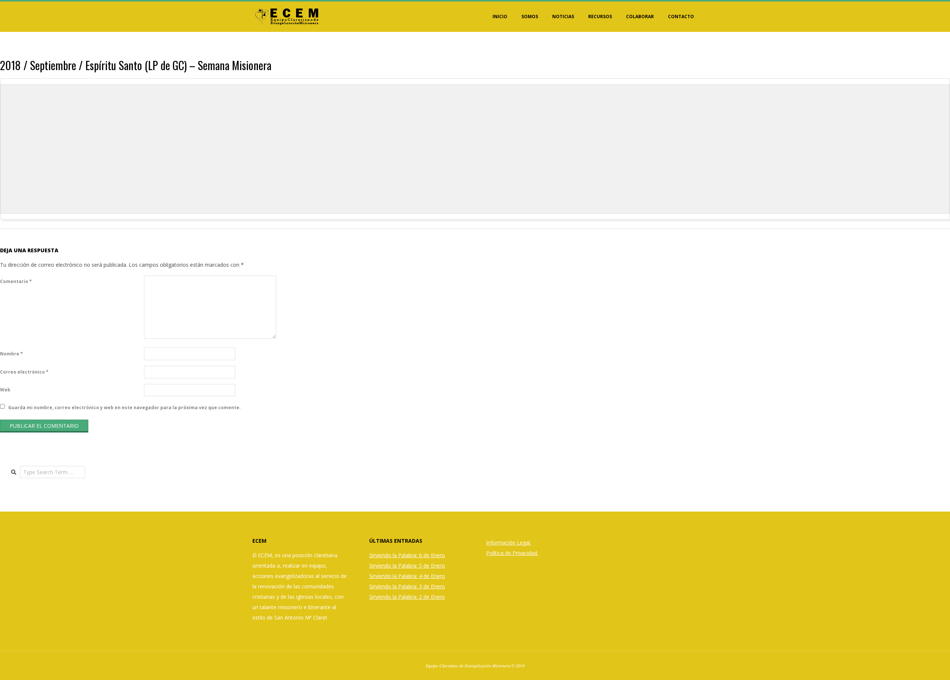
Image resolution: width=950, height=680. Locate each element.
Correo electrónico (24, 372)
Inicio (499, 16)
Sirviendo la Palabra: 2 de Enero (407, 596)
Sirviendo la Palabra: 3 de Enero (407, 586)
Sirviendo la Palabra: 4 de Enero (407, 575)
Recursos (600, 16)
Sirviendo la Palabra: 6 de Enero (407, 555)
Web (5, 390)
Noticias (563, 16)
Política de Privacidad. (512, 552)
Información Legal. (508, 542)
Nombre (11, 354)
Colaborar (640, 16)
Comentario (16, 281)
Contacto (681, 16)
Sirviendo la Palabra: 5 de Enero (407, 565)
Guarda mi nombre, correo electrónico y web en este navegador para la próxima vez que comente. (124, 407)
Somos (529, 16)
